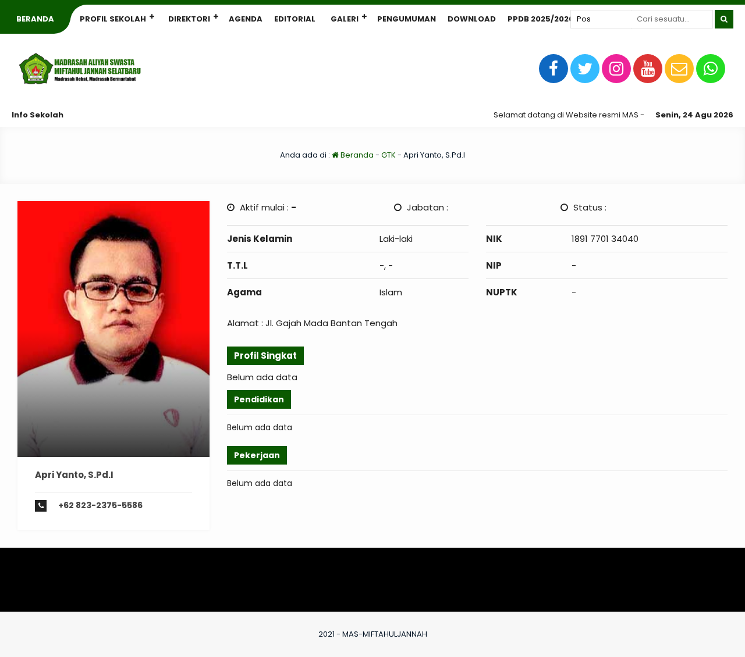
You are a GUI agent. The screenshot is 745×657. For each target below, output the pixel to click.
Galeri (345, 18)
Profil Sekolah (113, 18)
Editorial (294, 18)
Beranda (35, 18)
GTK (388, 154)
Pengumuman (406, 18)
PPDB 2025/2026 (541, 18)
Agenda (245, 18)
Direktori (189, 18)
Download (472, 18)
